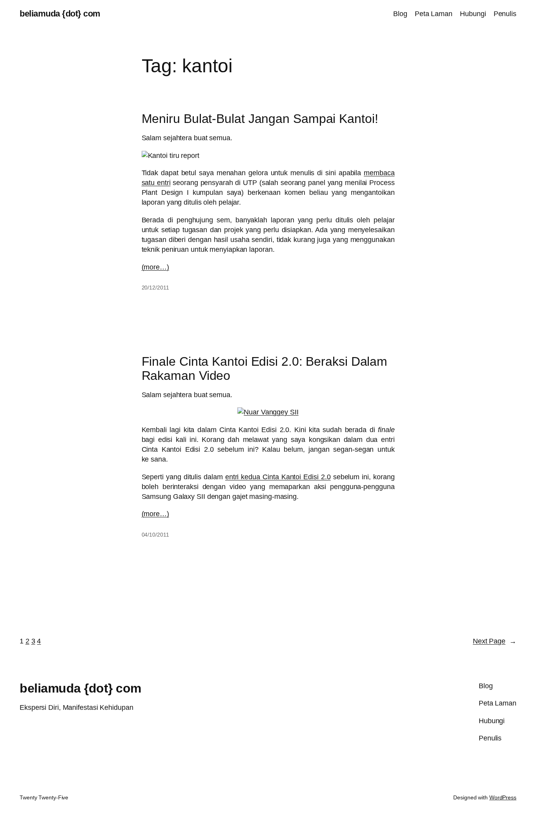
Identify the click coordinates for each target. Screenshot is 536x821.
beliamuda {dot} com (60, 13)
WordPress (502, 797)
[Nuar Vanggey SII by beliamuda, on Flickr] (267, 412)
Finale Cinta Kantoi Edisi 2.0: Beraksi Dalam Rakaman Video (265, 368)
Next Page (494, 641)
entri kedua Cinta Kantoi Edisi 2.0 (278, 477)
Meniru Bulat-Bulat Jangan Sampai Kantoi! (260, 119)
